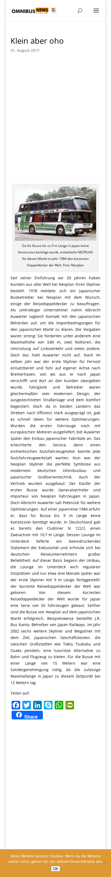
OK (55, 868)
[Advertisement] (55, 125)
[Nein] (104, 863)
